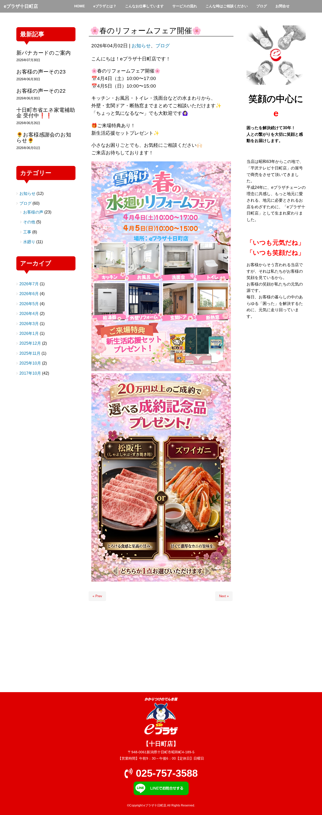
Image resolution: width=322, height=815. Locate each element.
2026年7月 (29, 284)
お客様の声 (33, 212)
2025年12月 (30, 343)
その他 (29, 222)
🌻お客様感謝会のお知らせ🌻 (43, 137)
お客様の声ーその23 (41, 72)
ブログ (162, 45)
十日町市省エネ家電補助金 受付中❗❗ (45, 113)
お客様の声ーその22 (41, 91)
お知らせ (141, 45)
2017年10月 (30, 373)
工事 (27, 232)
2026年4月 (29, 313)
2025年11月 (30, 353)
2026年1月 (29, 333)
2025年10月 (30, 363)
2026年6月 (29, 294)
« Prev (97, 596)
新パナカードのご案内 (43, 53)
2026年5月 (29, 304)
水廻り (29, 242)
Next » (224, 596)
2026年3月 (29, 324)
